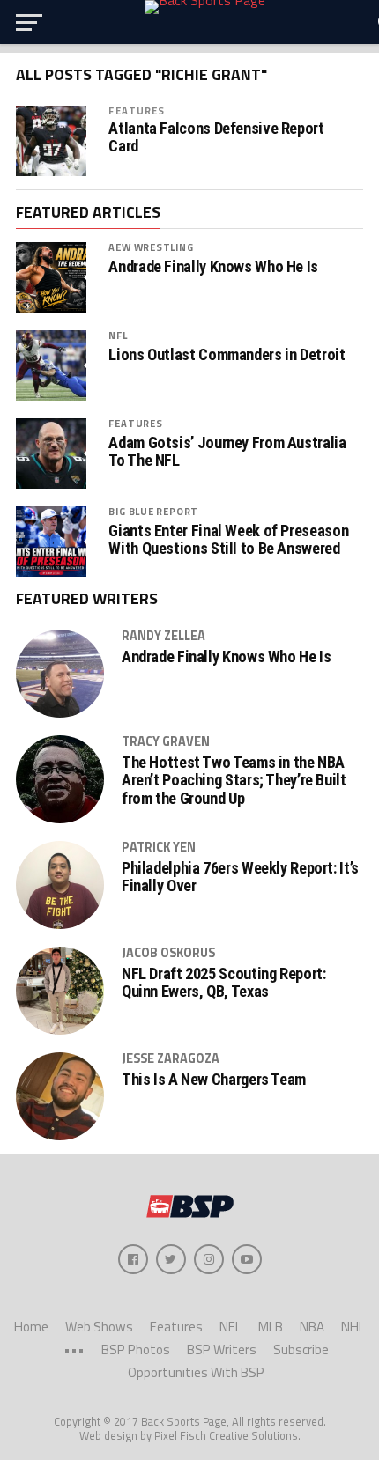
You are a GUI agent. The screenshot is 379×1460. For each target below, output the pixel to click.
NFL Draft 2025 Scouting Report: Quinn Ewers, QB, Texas (224, 982)
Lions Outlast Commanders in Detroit (226, 355)
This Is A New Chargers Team (214, 1079)
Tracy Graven (166, 741)
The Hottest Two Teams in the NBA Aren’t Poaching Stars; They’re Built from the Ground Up (234, 780)
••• (74, 1349)
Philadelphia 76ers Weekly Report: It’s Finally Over (240, 877)
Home (31, 1326)
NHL (353, 1326)
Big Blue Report (153, 511)
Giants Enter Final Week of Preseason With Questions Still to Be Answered (228, 539)
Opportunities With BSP (196, 1372)
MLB (270, 1326)
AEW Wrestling (150, 247)
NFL (117, 335)
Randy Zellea (163, 636)
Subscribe (301, 1349)
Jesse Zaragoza (170, 1058)
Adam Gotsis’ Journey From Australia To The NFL (227, 451)
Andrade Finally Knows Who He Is (213, 267)
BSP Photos (135, 1349)
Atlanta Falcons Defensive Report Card (215, 137)
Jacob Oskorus (168, 953)
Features (136, 110)
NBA (312, 1326)
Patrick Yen (159, 847)
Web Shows (99, 1326)
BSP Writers (221, 1349)
